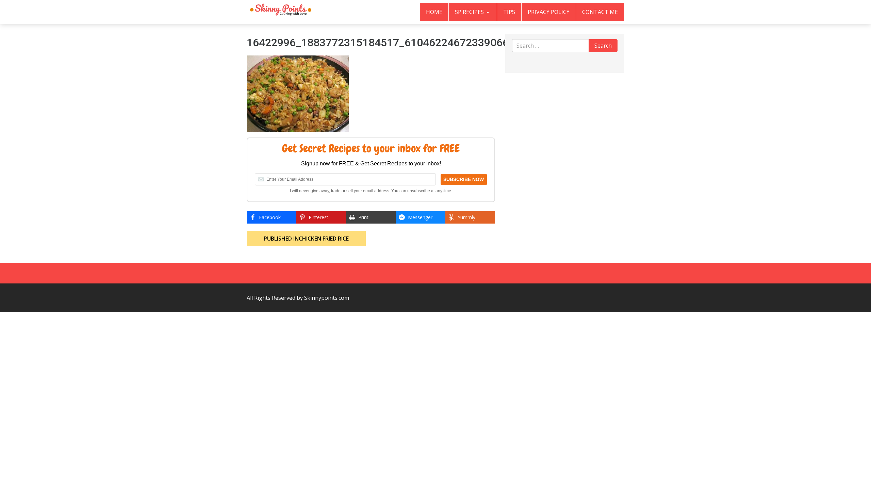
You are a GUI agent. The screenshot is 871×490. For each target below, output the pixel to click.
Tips (509, 12)
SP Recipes (470, 12)
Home (434, 12)
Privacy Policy (549, 12)
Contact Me (600, 12)
